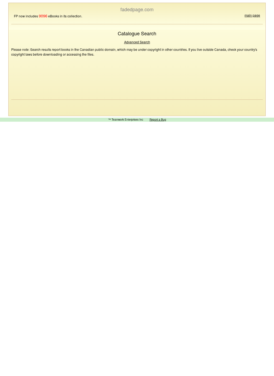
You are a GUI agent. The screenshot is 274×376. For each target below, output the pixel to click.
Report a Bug (158, 119)
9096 (43, 15)
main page (252, 15)
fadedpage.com (137, 9)
